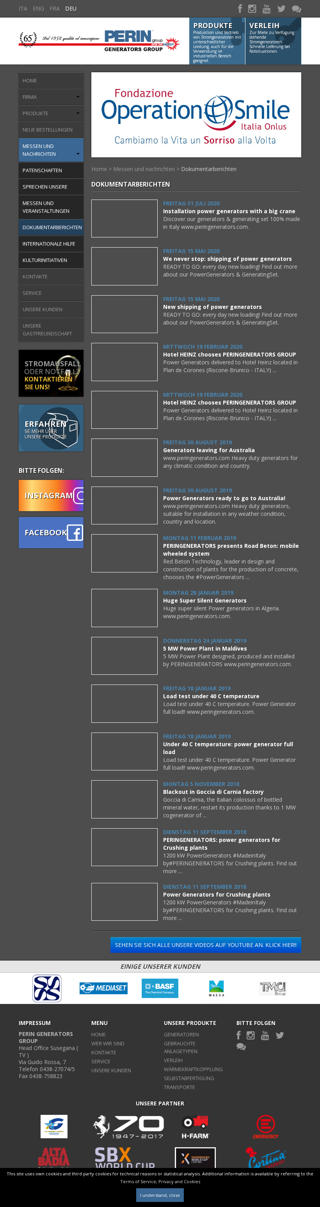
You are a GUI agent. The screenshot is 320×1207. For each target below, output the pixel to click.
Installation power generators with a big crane (229, 211)
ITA (23, 8)
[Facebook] (240, 8)
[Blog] (296, 8)
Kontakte (35, 276)
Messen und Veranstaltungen (46, 207)
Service (32, 292)
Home (30, 80)
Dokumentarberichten (52, 227)
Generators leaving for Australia (209, 450)
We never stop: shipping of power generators (227, 258)
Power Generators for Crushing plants (216, 894)
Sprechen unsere (45, 186)
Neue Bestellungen (48, 129)
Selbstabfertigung (189, 1078)
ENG (38, 8)
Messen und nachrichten (39, 150)
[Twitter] (281, 8)
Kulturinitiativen (45, 260)
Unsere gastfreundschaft (47, 329)
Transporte (179, 1087)
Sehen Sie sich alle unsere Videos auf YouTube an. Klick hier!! (206, 944)
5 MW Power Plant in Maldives (205, 648)
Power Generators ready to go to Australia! (224, 498)
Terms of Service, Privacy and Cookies (160, 1181)
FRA (55, 8)
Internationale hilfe (49, 243)
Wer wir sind (107, 1043)
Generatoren (181, 1034)
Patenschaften (42, 170)
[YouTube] (267, 8)
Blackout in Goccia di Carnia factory (213, 791)
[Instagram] (252, 8)
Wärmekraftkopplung (193, 1069)
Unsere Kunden (42, 309)
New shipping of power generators (212, 306)
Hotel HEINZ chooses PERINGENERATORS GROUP (229, 354)
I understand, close (160, 1195)
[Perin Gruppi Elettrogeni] (99, 36)
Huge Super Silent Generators (205, 600)
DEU (70, 8)
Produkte (35, 113)
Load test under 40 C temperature (211, 696)
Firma (30, 96)
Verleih (173, 1060)
